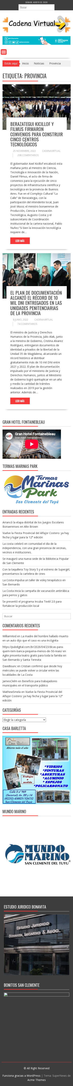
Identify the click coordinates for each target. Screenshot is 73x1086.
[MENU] (4, 52)
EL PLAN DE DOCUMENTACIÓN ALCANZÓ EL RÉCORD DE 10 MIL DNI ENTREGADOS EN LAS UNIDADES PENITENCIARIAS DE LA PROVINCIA (36, 303)
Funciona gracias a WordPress (21, 1075)
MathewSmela (12, 692)
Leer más (20, 241)
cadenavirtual (51, 151)
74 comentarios (27, 324)
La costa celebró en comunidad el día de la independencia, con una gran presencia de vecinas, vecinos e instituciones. (34, 548)
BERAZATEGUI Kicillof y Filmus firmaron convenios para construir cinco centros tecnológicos (36, 134)
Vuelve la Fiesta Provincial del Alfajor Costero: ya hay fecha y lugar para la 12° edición (33, 696)
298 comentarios (28, 155)
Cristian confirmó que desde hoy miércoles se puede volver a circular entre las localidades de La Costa (32, 670)
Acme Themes (36, 1080)
